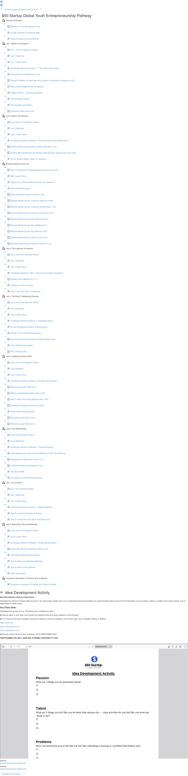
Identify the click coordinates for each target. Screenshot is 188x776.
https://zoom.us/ (6, 622)
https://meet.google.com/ (10, 626)
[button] (1, 2)
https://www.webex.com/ (9, 630)
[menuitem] (1, 6)
